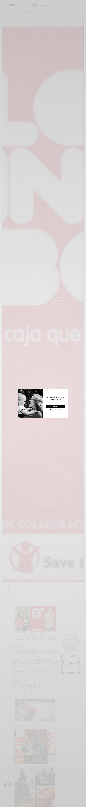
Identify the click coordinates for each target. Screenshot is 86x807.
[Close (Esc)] (65, 391)
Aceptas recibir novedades (56, 409)
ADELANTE (55, 406)
